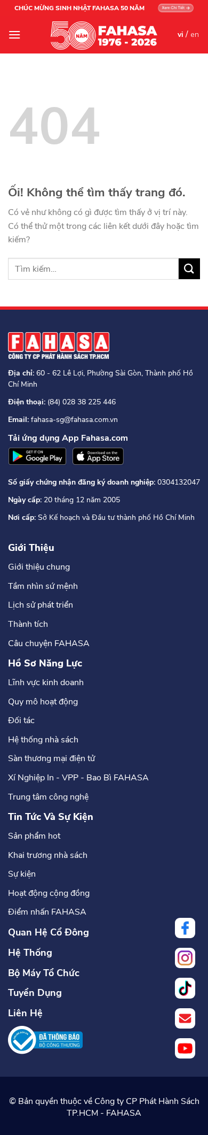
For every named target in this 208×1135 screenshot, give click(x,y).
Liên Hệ (25, 1013)
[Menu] (14, 34)
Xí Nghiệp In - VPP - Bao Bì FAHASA (78, 778)
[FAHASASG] (104, 35)
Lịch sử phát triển (40, 605)
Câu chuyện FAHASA (49, 643)
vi (180, 34)
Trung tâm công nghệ (48, 797)
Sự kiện (22, 874)
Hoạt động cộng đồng (49, 893)
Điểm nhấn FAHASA (47, 912)
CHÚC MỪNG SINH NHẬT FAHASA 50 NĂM (79, 8)
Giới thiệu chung (39, 567)
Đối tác (21, 720)
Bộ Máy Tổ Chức (43, 973)
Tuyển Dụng (35, 992)
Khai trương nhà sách (47, 855)
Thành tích (28, 624)
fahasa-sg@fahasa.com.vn (74, 420)
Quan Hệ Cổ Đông (48, 932)
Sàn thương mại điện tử (51, 758)
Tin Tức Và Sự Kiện (50, 816)
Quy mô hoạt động (43, 702)
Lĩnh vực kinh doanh (46, 682)
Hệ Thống (30, 952)
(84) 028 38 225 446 (81, 402)
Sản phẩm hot (34, 836)
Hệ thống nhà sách (43, 740)
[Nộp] (189, 268)
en (194, 34)
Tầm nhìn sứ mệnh (43, 586)
